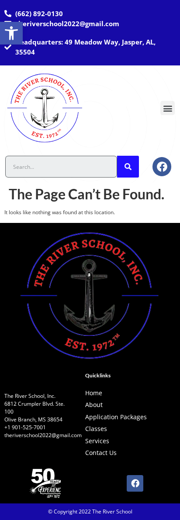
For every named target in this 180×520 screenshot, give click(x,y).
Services (97, 441)
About (94, 404)
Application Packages (116, 417)
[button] (11, 33)
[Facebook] (161, 166)
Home (93, 393)
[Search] (128, 167)
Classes (96, 428)
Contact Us (101, 452)
